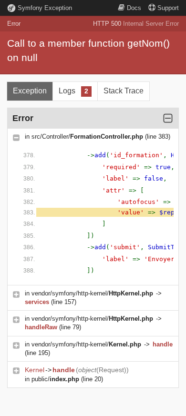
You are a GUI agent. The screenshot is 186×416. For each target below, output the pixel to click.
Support (168, 7)
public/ (55, 379)
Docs (134, 7)
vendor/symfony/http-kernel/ (92, 293)
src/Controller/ (87, 136)
